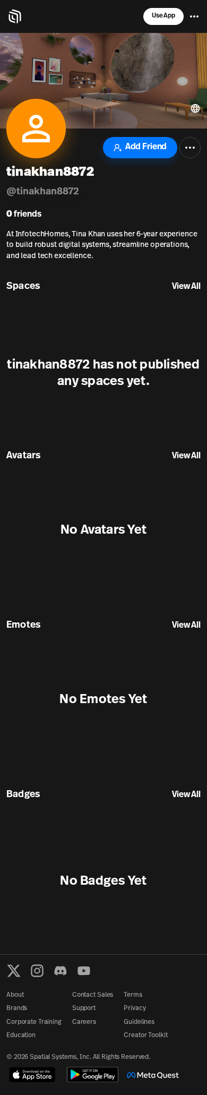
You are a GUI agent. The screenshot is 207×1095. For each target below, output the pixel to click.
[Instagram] (37, 970)
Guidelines (139, 1022)
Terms (133, 995)
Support (84, 1008)
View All (186, 287)
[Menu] (194, 16)
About (14, 995)
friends (23, 214)
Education (21, 1035)
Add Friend (146, 147)
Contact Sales (92, 995)
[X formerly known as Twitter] (13, 970)
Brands (16, 1008)
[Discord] (60, 970)
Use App (163, 16)
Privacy (134, 1008)
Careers (84, 1022)
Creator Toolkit (145, 1035)
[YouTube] (83, 970)
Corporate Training (34, 1022)
